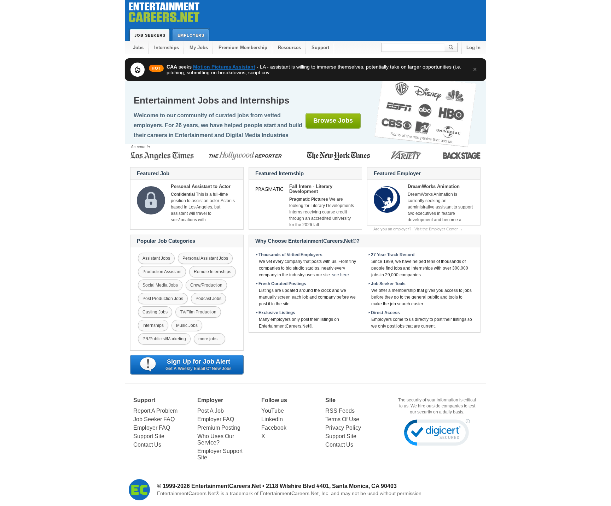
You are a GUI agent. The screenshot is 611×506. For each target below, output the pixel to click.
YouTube (272, 411)
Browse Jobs (333, 120)
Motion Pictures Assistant (224, 67)
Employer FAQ (151, 428)
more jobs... (209, 338)
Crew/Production (206, 285)
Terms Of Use (342, 419)
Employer (210, 400)
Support (320, 47)
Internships (166, 47)
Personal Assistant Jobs (205, 258)
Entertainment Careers (164, 13)
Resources (289, 47)
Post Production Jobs (162, 298)
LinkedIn (272, 419)
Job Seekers (149, 35)
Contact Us (147, 445)
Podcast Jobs (208, 298)
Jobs (138, 47)
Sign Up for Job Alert (198, 364)
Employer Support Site (220, 454)
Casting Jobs (155, 312)
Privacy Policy (343, 428)
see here (340, 274)
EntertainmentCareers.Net (226, 486)
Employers (191, 35)
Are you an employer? (418, 229)
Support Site (148, 436)
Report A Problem (155, 411)
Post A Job (210, 411)
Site (330, 400)
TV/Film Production (198, 312)
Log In (473, 47)
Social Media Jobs (160, 285)
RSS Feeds (340, 411)
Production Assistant (161, 271)
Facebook (273, 428)
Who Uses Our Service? (215, 439)
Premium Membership (243, 47)
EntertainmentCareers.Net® (188, 493)
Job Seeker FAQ (154, 419)
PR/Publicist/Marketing (164, 338)
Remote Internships (212, 271)
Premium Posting (218, 428)
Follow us (274, 400)
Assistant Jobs (156, 258)
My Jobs (199, 47)
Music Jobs (187, 325)
